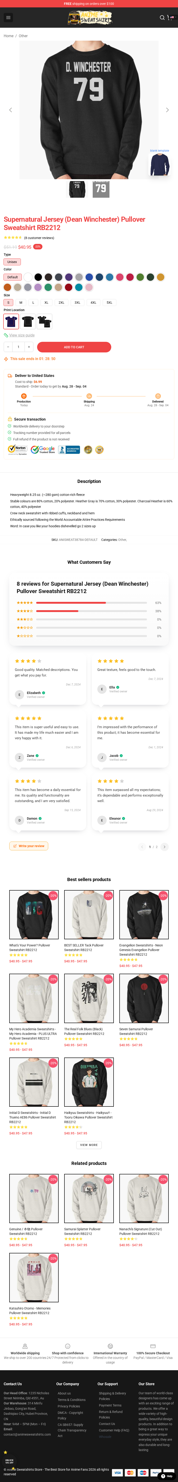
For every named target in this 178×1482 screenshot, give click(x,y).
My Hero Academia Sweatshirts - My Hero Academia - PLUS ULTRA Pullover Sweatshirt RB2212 (33, 1033)
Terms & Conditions (72, 1400)
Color (8, 269)
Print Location (14, 310)
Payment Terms (110, 1405)
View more (89, 1145)
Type (7, 254)
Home (8, 36)
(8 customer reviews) (39, 238)
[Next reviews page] (164, 847)
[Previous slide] (11, 110)
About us (64, 1393)
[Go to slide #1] (77, 189)
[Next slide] (167, 110)
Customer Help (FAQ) (114, 1430)
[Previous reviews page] (142, 847)
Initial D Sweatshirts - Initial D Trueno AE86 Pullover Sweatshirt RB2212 (32, 1117)
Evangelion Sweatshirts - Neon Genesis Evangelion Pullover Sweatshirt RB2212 (141, 949)
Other (23, 36)
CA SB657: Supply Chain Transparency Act (72, 1430)
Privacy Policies (69, 1406)
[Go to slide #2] (101, 189)
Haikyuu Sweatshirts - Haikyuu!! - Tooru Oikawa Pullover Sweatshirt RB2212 (88, 1117)
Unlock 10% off (9, 1461)
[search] (162, 17)
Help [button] (169, 1476)
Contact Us (107, 1424)
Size (7, 295)
